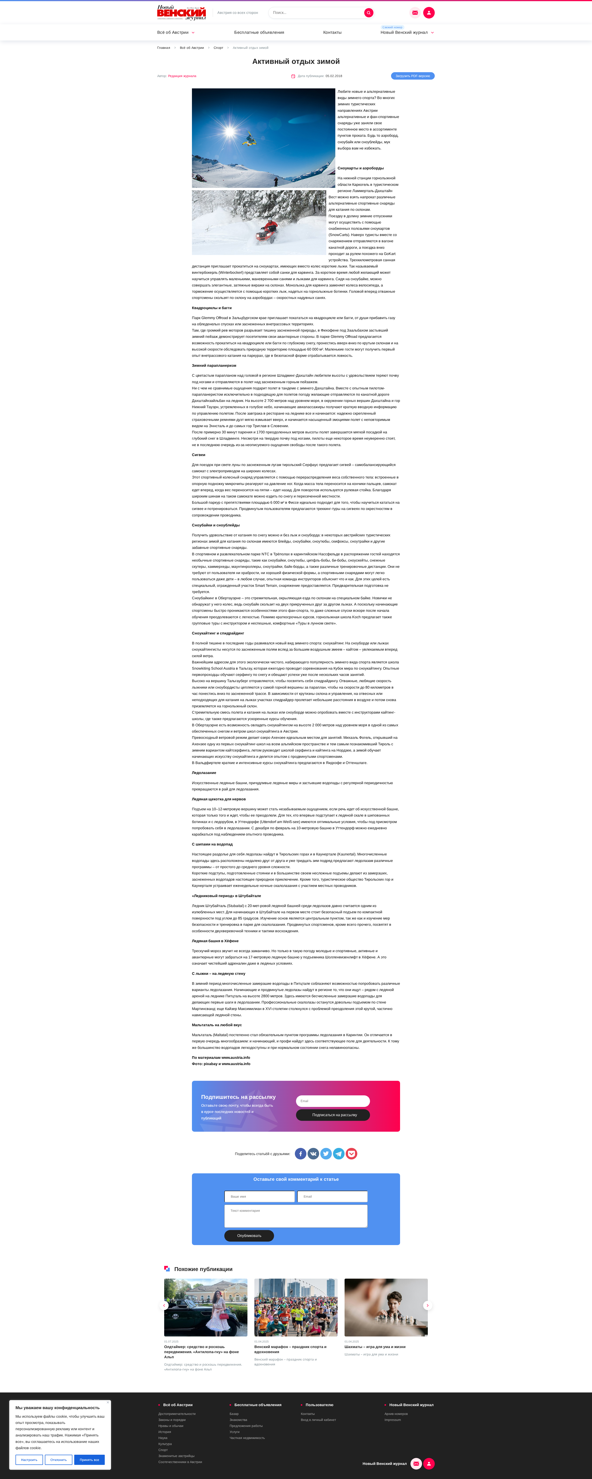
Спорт (218, 48)
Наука (162, 1438)
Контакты (332, 32)
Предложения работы (246, 1426)
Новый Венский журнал (404, 32)
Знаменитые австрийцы (176, 1456)
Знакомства (238, 1420)
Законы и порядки (172, 1420)
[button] (164, 1307)
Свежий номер (392, 27)
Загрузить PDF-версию (413, 76)
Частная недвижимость (247, 1438)
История (164, 1432)
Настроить (29, 1460)
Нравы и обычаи (170, 1426)
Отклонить (58, 1460)
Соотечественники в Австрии (180, 1462)
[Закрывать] (108, 1402)
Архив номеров (396, 1414)
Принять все (89, 1460)
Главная (163, 48)
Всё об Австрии (172, 32)
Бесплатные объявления (259, 32)
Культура (165, 1444)
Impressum (393, 1420)
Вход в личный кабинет (318, 1420)
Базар (234, 1414)
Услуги (235, 1432)
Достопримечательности (177, 1414)
